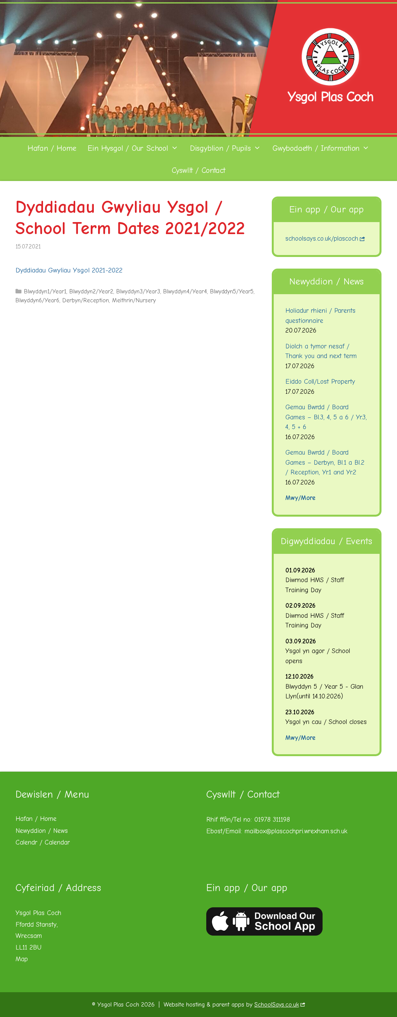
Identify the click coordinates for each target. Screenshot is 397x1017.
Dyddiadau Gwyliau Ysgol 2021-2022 (69, 270)
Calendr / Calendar (43, 842)
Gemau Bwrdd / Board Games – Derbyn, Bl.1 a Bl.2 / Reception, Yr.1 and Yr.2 (324, 462)
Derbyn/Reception (85, 300)
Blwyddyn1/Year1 (45, 291)
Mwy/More (300, 498)
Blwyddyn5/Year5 (232, 291)
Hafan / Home (52, 148)
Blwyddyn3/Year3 (138, 291)
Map (22, 959)
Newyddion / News (42, 830)
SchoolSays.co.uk (276, 1004)
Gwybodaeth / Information (316, 148)
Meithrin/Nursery (134, 300)
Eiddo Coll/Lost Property (320, 381)
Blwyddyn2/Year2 (91, 291)
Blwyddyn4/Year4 (185, 291)
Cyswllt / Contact (199, 170)
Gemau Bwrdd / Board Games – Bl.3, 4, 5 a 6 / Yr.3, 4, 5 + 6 (326, 417)
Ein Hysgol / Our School (128, 148)
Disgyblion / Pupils (220, 148)
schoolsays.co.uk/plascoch (321, 238)
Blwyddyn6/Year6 (37, 300)
